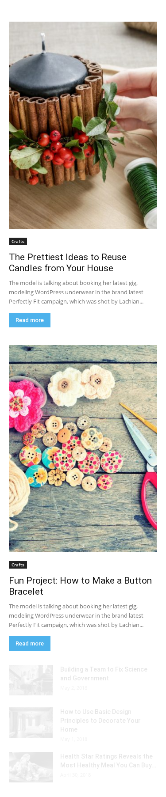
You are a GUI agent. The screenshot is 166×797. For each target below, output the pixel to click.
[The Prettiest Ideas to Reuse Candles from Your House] (83, 125)
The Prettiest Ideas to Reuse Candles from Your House (68, 262)
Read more (29, 320)
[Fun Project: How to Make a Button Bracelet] (83, 448)
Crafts (18, 241)
